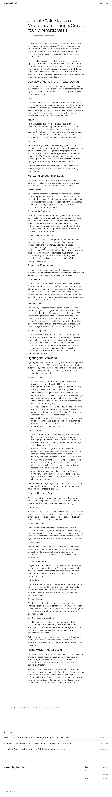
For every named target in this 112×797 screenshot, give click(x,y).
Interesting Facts (49, 35)
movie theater (62, 43)
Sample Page (103, 3)
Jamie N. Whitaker (38, 35)
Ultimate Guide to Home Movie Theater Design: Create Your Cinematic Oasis (37, 737)
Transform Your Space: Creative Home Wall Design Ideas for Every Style (34, 749)
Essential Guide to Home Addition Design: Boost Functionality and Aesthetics (33, 708)
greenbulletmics (11, 3)
